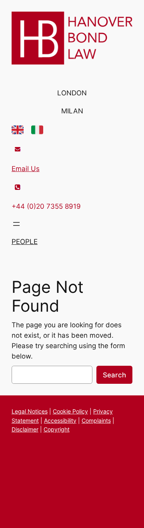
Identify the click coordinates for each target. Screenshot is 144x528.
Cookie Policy (70, 411)
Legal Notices (30, 411)
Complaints (96, 420)
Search (114, 375)
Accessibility (60, 420)
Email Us (26, 169)
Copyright (57, 429)
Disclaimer (25, 429)
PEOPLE (25, 242)
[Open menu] (16, 224)
